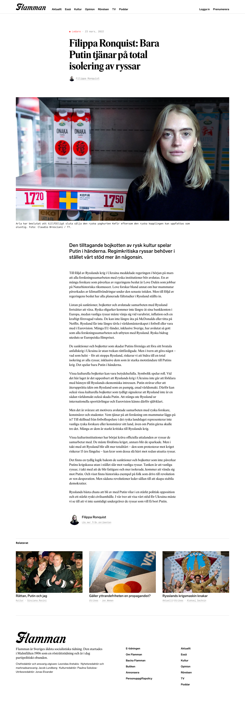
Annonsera (132, 672)
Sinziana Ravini (37, 600)
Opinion (90, 9)
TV (114, 9)
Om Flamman (134, 654)
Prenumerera (221, 9)
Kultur (78, 9)
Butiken (130, 666)
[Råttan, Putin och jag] (49, 572)
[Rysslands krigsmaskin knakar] (195, 572)
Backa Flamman (136, 660)
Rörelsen (103, 9)
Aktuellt (57, 9)
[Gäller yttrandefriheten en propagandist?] (122, 572)
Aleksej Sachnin (196, 600)
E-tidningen (133, 648)
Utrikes (93, 600)
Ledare (76, 31)
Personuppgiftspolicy (139, 678)
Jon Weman (107, 600)
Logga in (204, 9)
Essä (68, 9)
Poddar (123, 9)
